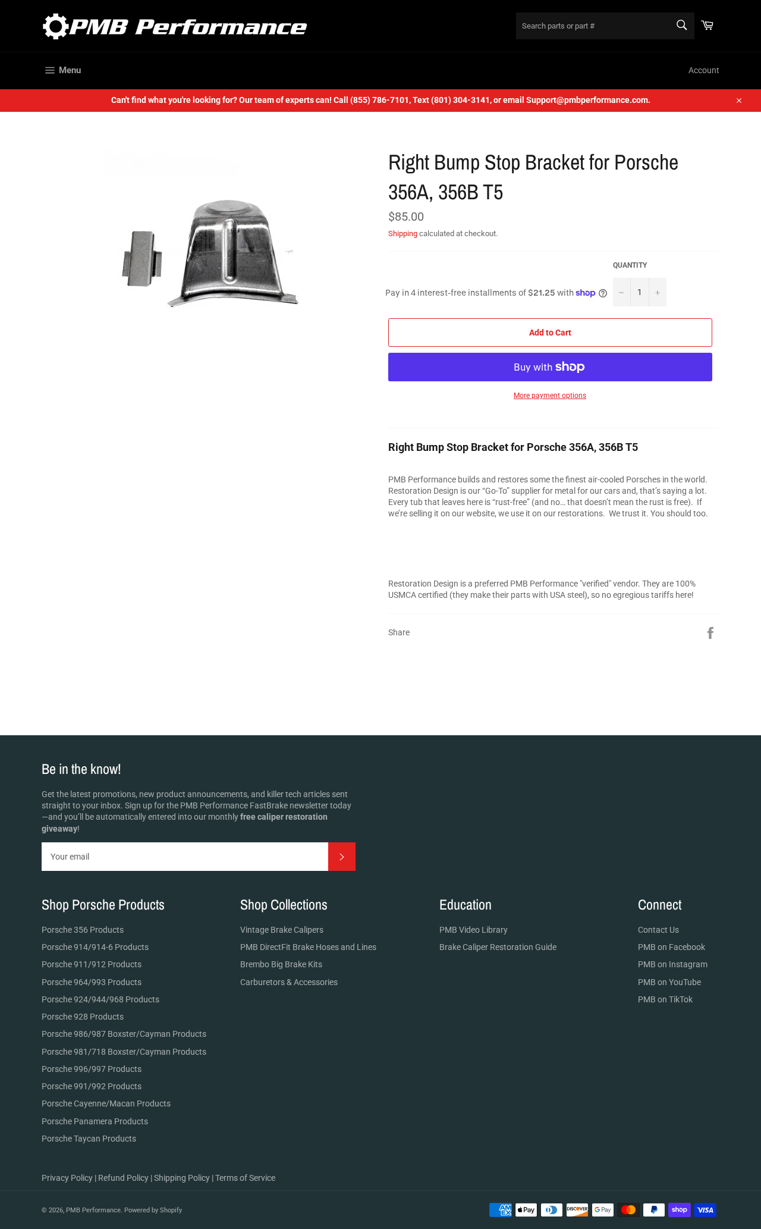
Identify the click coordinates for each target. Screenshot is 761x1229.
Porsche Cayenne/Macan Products (106, 1103)
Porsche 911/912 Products (91, 964)
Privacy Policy (67, 1178)
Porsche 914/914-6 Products (95, 947)
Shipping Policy (182, 1178)
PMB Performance (93, 1210)
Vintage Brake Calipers (281, 930)
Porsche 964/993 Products (91, 982)
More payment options (550, 395)
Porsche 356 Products (83, 930)
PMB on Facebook (671, 947)
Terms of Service (245, 1178)
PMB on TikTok (665, 999)
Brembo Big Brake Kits (281, 964)
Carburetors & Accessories (289, 982)
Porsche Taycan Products (89, 1138)
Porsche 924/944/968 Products (100, 999)
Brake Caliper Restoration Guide (497, 947)
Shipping (402, 233)
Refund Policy (123, 1178)
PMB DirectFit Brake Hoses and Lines (308, 947)
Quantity (630, 265)
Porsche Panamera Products (95, 1121)
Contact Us (658, 930)
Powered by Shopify (153, 1210)
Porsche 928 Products (83, 1016)
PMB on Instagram (672, 964)
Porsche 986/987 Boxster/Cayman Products (124, 1034)
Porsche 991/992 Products (91, 1086)
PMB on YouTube (669, 982)
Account (703, 70)
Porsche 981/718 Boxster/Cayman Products (124, 1051)
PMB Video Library (473, 930)
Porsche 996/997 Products (91, 1069)
